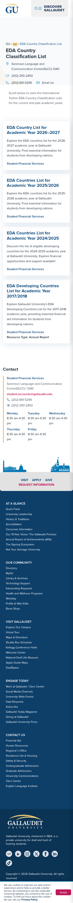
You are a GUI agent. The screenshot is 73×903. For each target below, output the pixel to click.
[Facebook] (45, 854)
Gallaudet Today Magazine (21, 712)
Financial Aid (13, 741)
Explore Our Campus (18, 627)
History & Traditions (17, 519)
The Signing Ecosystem (20, 544)
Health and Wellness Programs (24, 593)
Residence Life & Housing (21, 756)
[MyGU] (9, 854)
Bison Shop (13, 609)
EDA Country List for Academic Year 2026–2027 (33, 130)
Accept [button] (63, 892)
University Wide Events (20, 697)
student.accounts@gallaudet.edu (29, 394)
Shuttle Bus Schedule (19, 642)
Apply (36, 480)
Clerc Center (13, 781)
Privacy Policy (29, 899)
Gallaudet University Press (22, 722)
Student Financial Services (25, 163)
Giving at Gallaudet (17, 717)
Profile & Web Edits (17, 604)
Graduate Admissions (19, 771)
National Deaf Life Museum (22, 658)
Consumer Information (19, 529)
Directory (11, 568)
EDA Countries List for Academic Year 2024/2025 (33, 235)
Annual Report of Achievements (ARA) (28, 539)
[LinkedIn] (55, 854)
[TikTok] (9, 863)
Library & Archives (17, 578)
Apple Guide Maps (17, 663)
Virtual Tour (12, 632)
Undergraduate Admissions (22, 766)
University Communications (22, 776)
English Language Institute (22, 786)
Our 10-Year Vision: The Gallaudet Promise (31, 534)
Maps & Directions (17, 637)
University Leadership (19, 514)
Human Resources (17, 746)
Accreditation (14, 524)
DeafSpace (12, 668)
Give (48, 480)
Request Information (36, 484)
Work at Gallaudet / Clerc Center (25, 687)
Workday (11, 598)
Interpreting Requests (19, 588)
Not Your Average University (23, 550)
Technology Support (18, 583)
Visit (24, 480)
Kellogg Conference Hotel (21, 647)
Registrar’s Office (16, 751)
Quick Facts (13, 509)
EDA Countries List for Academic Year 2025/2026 (33, 183)
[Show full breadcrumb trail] (15, 44)
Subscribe (12, 707)
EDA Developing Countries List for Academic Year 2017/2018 (33, 291)
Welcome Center (16, 653)
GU (8, 44)
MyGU (9, 573)
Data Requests (15, 702)
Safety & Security (16, 761)
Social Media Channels (19, 692)
